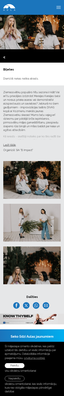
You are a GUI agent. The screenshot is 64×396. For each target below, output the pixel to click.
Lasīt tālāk (9, 145)
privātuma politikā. (34, 358)
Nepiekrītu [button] (15, 378)
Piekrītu (14, 365)
